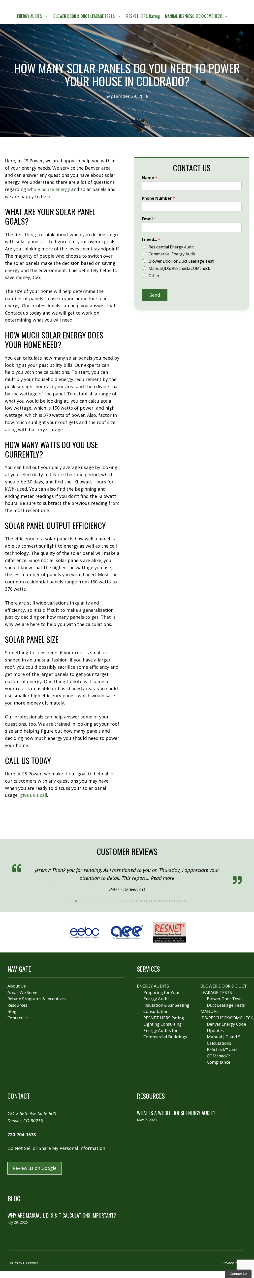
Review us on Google (35, 1168)
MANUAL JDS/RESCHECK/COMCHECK (193, 16)
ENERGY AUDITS (29, 16)
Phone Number (158, 198)
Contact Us (18, 1017)
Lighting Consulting (162, 1023)
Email (149, 219)
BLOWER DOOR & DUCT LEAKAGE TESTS (84, 16)
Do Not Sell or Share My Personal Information (56, 1148)
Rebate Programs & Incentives (36, 998)
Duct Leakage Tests (226, 1004)
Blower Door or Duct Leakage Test (181, 261)
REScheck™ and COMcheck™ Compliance (222, 1055)
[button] (235, 16)
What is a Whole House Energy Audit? (176, 1112)
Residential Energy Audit (171, 247)
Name (149, 177)
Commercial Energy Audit (172, 254)
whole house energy (48, 189)
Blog (11, 1011)
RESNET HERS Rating (143, 16)
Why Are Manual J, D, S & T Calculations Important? (61, 1215)
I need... (151, 239)
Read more (192, 878)
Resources (17, 1004)
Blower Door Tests (225, 998)
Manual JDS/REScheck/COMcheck (179, 268)
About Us (16, 985)
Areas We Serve (22, 992)
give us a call (33, 795)
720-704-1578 (21, 1134)
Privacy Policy (233, 1262)
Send (155, 295)
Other (154, 275)
